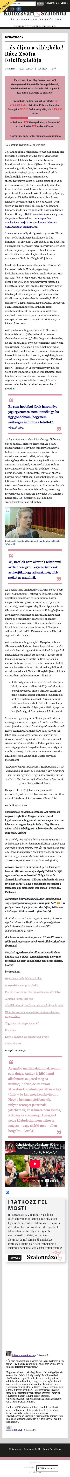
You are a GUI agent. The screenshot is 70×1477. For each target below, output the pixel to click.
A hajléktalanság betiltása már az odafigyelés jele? (34, 1005)
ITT (26, 122)
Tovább (15, 1257)
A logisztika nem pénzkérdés (21, 985)
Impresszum (35, 1462)
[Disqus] (35, 1306)
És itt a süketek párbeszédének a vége (27, 1036)
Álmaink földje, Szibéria (19, 998)
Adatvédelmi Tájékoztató (35, 1467)
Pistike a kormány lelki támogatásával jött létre (33, 991)
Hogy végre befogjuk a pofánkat (23, 978)
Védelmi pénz (13, 1043)
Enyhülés (10, 1029)
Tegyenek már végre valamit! (22, 1023)
